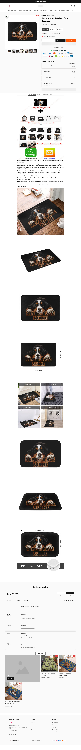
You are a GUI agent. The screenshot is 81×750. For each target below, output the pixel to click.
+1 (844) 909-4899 (13, 730)
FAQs (32, 727)
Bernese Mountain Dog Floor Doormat (27, 609)
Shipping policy (55, 727)
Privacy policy (55, 722)
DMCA (32, 729)
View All (10, 678)
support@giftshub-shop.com (14, 731)
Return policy (55, 729)
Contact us (33, 722)
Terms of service (55, 724)
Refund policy (55, 731)
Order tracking (33, 724)
